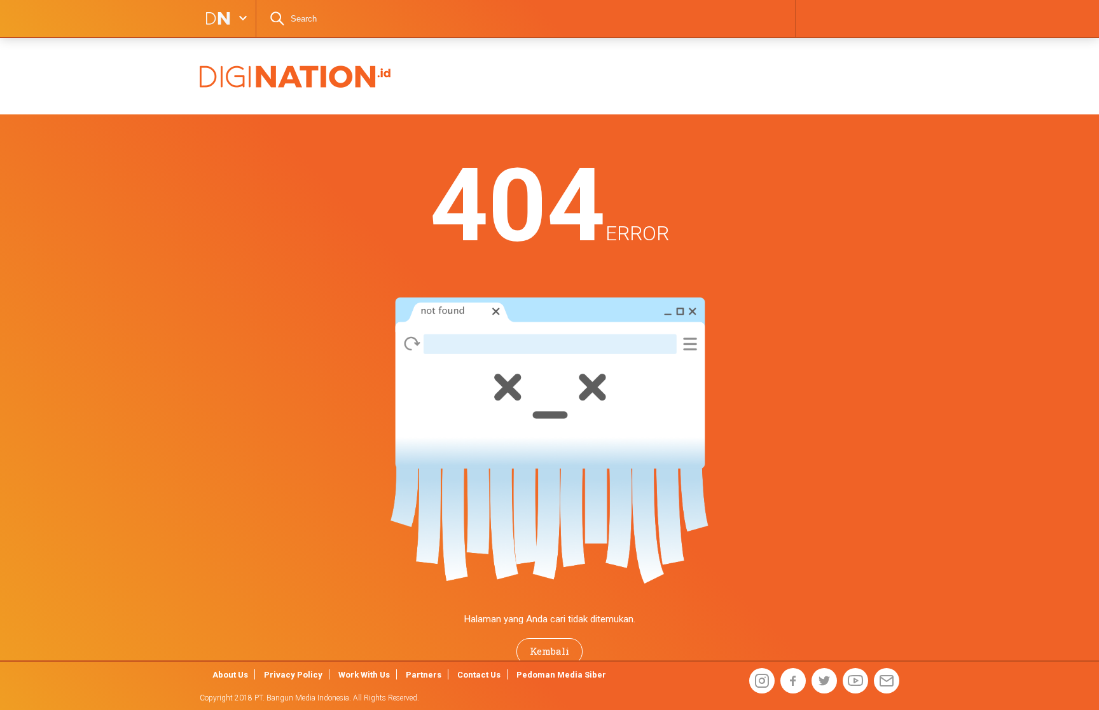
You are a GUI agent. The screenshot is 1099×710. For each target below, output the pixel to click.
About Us (230, 674)
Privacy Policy (293, 674)
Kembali (549, 651)
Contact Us (479, 674)
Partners (423, 674)
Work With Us (364, 674)
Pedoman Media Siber (561, 674)
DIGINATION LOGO (214, 18)
